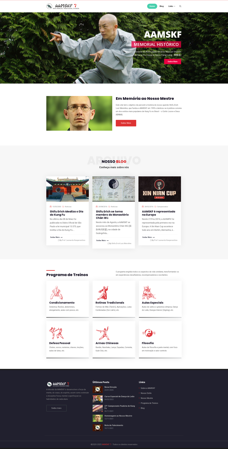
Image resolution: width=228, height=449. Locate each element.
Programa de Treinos (149, 403)
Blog (143, 408)
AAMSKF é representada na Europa (158, 213)
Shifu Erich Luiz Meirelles (121, 243)
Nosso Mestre (147, 398)
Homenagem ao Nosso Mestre (118, 416)
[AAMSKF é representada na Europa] (159, 190)
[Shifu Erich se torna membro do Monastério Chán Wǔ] (113, 190)
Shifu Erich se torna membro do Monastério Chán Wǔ (112, 215)
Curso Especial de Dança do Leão (119, 396)
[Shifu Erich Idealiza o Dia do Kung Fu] (67, 190)
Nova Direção (110, 387)
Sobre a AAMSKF (148, 388)
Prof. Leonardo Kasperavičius (73, 240)
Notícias (68, 207)
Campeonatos (162, 207)
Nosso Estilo (146, 393)
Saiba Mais (126, 123)
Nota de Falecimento (113, 425)
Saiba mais (56, 408)
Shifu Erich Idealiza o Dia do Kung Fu (66, 213)
